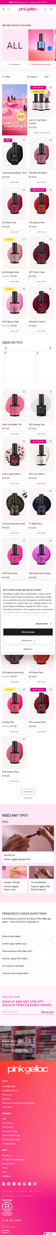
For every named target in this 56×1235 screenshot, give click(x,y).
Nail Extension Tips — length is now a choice (28, 2)
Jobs (4, 1172)
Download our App (11, 1139)
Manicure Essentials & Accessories (18, 1103)
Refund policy (7, 1191)
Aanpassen (26, 640)
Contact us (7, 1122)
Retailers (6, 1176)
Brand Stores (8, 1163)
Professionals (8, 1143)
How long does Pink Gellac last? (17, 951)
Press (5, 1167)
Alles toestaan (28, 632)
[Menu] (3, 9)
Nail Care (6, 1098)
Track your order (10, 1131)
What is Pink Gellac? (11, 936)
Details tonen (42, 624)
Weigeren (28, 649)
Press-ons (7, 1094)
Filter (7, 76)
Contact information (25, 1196)
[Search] (8, 9)
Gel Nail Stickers (10, 1090)
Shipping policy (8, 1196)
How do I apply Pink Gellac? (15, 958)
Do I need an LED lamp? (13, 965)
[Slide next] (50, 48)
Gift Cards (7, 1107)
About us (6, 1155)
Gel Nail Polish (8, 1086)
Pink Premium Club (11, 1135)
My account (7, 1127)
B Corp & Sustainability (13, 1159)
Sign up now (47, 1012)
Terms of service (35, 1191)
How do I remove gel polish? (15, 973)
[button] (47, 77)
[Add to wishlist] (50, 87)
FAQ (4, 1118)
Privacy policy (21, 1191)
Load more (28, 792)
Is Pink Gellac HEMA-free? (14, 943)
